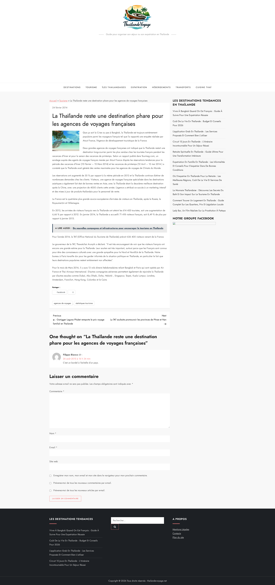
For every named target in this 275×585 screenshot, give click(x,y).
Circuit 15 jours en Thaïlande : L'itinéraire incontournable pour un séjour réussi (192, 143)
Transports (183, 87)
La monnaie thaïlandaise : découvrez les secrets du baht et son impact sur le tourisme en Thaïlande (198, 192)
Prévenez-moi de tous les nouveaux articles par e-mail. (79, 490)
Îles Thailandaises (114, 87)
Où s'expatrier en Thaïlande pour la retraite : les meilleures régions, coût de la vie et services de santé (197, 180)
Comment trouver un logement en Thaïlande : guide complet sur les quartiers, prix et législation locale (198, 202)
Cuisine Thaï (203, 87)
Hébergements (161, 87)
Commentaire (56, 391)
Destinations (72, 87)
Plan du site (178, 537)
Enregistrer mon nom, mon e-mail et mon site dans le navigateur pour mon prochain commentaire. (100, 475)
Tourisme (91, 87)
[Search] (115, 526)
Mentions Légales (181, 529)
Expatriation (139, 87)
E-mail (53, 447)
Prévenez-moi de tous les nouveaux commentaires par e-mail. (82, 483)
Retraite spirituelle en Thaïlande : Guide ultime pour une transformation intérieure (198, 153)
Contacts (177, 533)
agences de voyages (62, 303)
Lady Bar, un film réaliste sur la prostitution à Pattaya (199, 210)
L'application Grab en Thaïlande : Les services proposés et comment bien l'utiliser (195, 133)
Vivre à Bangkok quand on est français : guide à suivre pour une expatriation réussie (197, 113)
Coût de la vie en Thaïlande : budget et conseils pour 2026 (197, 123)
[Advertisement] (137, 61)
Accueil (53, 100)
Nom (52, 433)
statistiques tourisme (84, 303)
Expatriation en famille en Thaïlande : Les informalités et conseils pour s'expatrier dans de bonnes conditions (199, 166)
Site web (53, 461)
